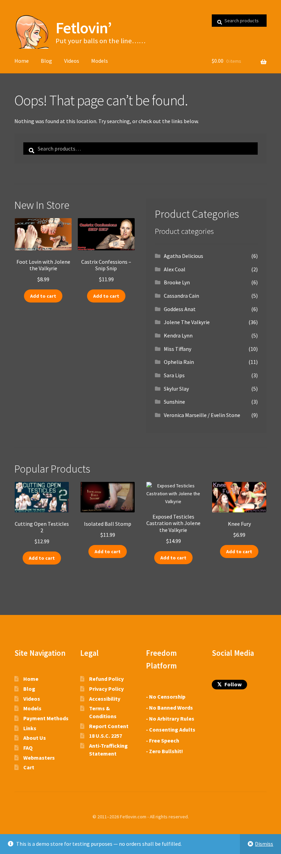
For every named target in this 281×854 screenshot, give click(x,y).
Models (99, 60)
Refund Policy (106, 678)
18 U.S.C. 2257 (105, 735)
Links (29, 728)
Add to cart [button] (43, 296)
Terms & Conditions (103, 712)
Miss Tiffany (177, 348)
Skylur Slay (176, 388)
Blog (46, 60)
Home (21, 60)
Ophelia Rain (179, 361)
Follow (229, 684)
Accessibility (104, 698)
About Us (34, 737)
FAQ (28, 747)
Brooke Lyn (177, 282)
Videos (71, 60)
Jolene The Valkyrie (187, 322)
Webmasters (39, 757)
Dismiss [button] (264, 843)
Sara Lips (174, 375)
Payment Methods (46, 718)
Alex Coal (174, 269)
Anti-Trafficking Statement (108, 749)
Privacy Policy (106, 688)
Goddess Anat (180, 309)
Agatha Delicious (183, 255)
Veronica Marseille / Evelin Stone (202, 415)
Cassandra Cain (181, 295)
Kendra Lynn (178, 335)
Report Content (109, 726)
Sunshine (174, 401)
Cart (28, 767)
